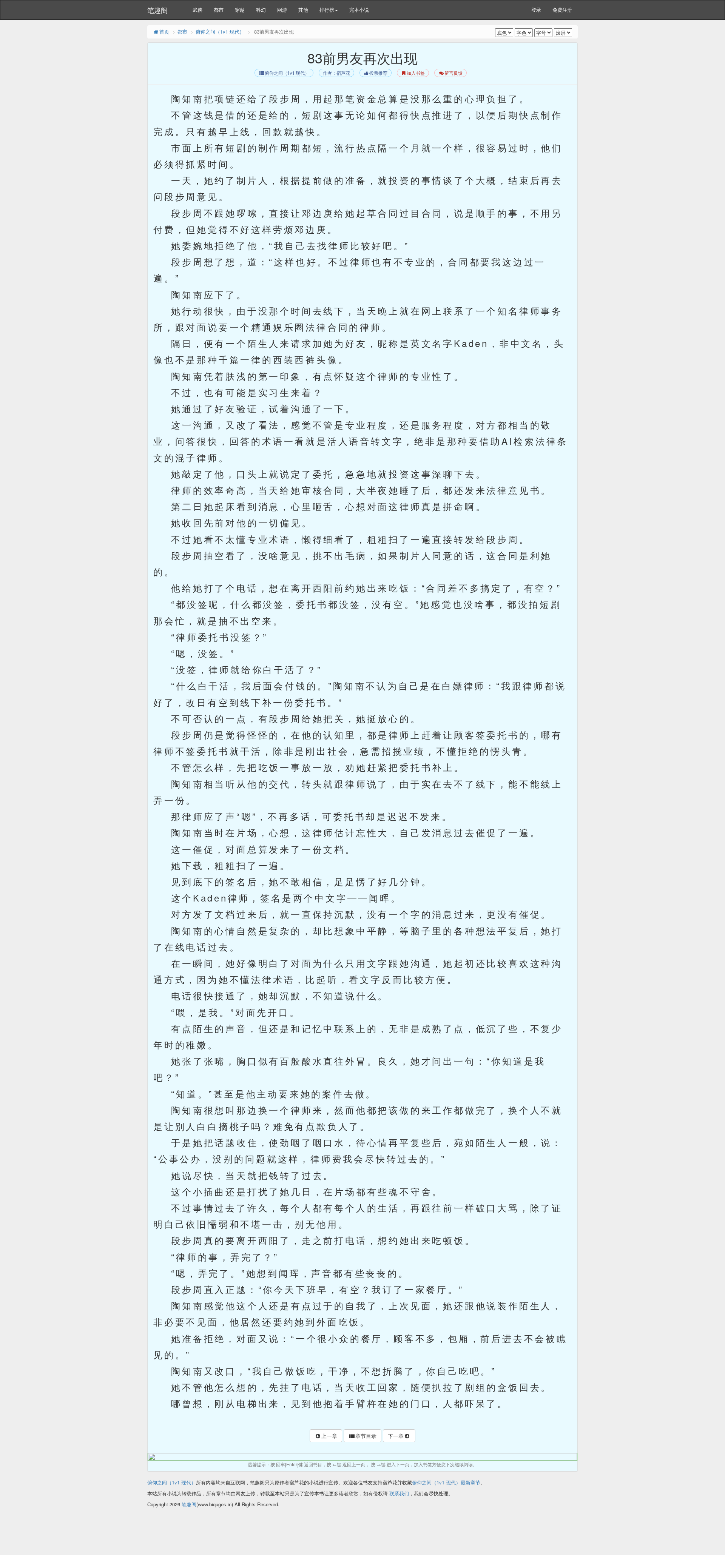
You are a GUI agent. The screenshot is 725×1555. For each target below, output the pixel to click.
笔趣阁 (157, 10)
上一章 (329, 1435)
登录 (536, 9)
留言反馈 (453, 73)
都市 (219, 9)
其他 (303, 9)
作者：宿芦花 (336, 73)
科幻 (261, 9)
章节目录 (365, 1435)
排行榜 (326, 9)
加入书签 (416, 73)
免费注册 (562, 9)
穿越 (240, 9)
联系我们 (399, 1493)
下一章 (396, 1435)
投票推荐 (378, 73)
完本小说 (359, 9)
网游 (282, 9)
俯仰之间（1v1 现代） (220, 31)
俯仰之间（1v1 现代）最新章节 (446, 1482)
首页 (164, 31)
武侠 (197, 9)
